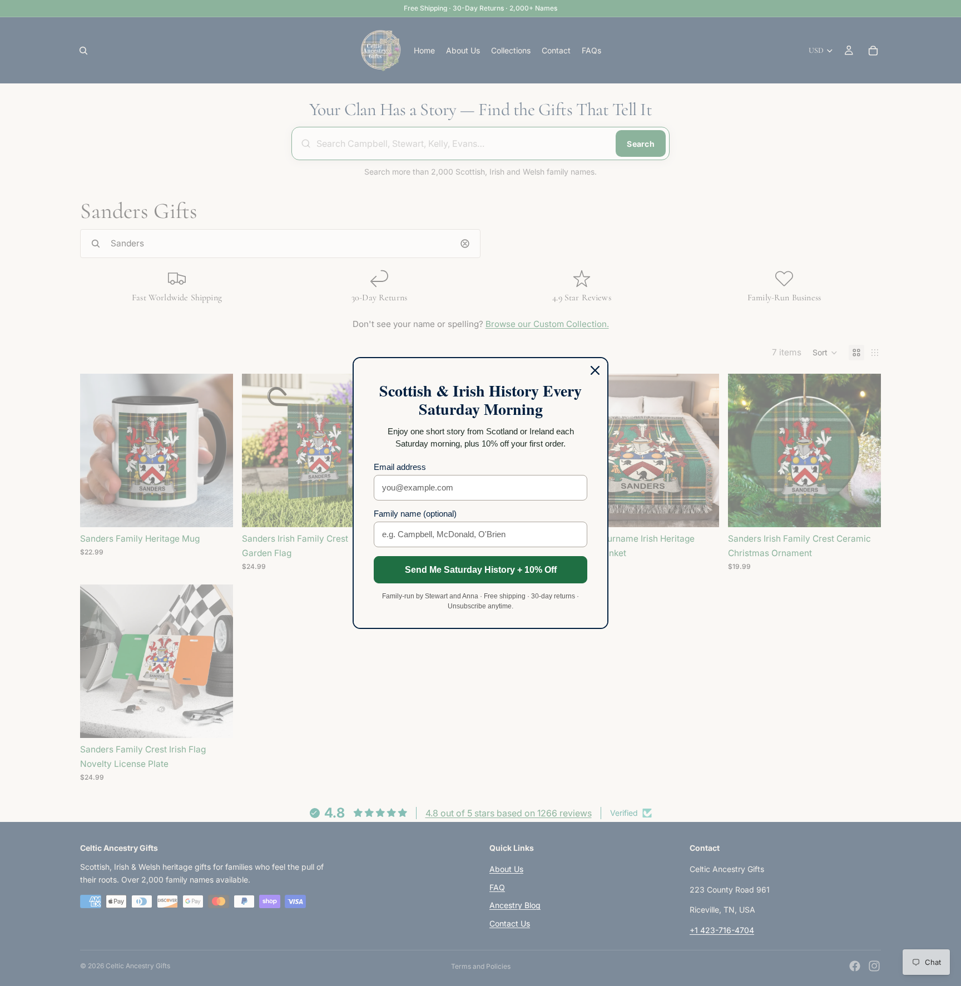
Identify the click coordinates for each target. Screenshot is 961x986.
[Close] (595, 370)
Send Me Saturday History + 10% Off (481, 569)
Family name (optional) (415, 513)
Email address (400, 467)
